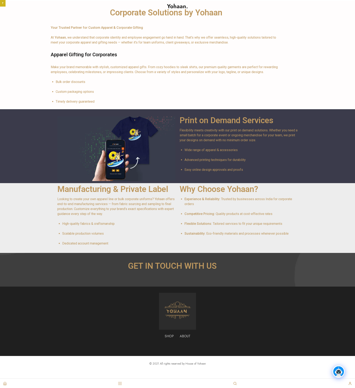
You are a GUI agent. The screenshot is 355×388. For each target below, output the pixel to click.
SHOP (169, 336)
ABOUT (185, 336)
